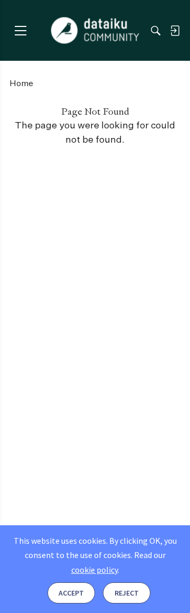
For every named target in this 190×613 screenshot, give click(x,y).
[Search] (155, 30)
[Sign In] (174, 30)
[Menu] (20, 30)
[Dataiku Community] (95, 30)
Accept (71, 593)
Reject (127, 593)
